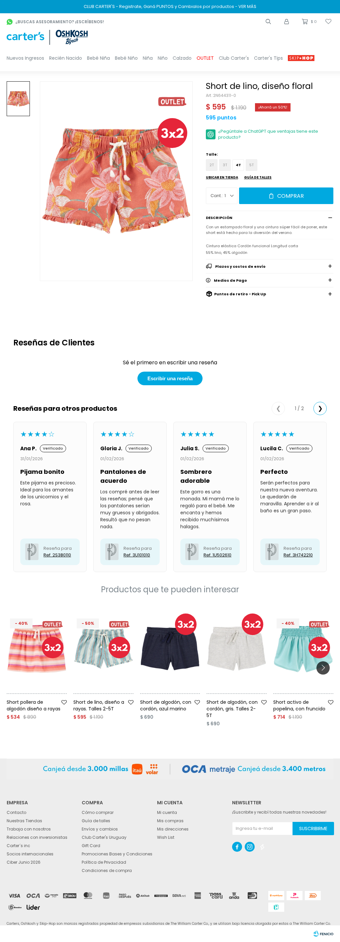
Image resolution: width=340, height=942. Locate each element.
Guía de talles (258, 177)
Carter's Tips (268, 58)
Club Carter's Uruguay (104, 837)
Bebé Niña (98, 58)
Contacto (16, 812)
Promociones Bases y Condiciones (117, 854)
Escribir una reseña (170, 378)
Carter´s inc (18, 845)
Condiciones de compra (107, 870)
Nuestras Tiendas (24, 821)
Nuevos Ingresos (25, 58)
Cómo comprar (98, 812)
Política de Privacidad (104, 862)
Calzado (182, 58)
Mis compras (170, 821)
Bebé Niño (126, 58)
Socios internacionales (30, 854)
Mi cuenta (167, 812)
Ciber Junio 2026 (24, 862)
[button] (268, 21)
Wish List (165, 837)
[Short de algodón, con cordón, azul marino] (170, 649)
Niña (148, 58)
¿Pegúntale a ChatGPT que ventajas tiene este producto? (268, 134)
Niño (163, 58)
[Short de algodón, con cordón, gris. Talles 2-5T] (237, 649)
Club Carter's (234, 58)
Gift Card (91, 845)
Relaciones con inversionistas (37, 837)
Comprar (290, 196)
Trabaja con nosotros (29, 829)
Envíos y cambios (100, 829)
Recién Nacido (65, 58)
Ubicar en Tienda (222, 177)
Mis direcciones (173, 829)
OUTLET (205, 58)
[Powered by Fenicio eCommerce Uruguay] (323, 934)
